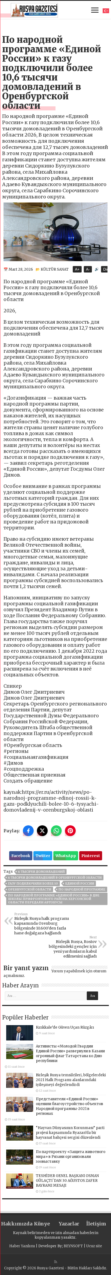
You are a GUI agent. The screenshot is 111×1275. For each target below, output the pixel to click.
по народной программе (81, 889)
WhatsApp (66, 855)
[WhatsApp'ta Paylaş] (56, 830)
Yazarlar (69, 1224)
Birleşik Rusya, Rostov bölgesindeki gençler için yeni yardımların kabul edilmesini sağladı (73, 947)
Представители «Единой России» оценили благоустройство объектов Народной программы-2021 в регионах (69, 1106)
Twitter (43, 855)
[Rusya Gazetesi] (34, 9)
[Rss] (56, 1262)
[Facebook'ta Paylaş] (28, 830)
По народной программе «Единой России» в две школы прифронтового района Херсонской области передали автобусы (53, 898)
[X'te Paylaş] (42, 830)
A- (88, 269)
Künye (42, 1224)
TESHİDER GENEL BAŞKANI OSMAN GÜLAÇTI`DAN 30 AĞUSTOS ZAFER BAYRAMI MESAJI (67, 1180)
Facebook (20, 855)
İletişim (96, 1224)
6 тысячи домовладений (41, 872)
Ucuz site (94, 1246)
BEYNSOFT (73, 1246)
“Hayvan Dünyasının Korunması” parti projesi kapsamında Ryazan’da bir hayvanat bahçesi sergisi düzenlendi (70, 1133)
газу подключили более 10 (33, 883)
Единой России (79, 883)
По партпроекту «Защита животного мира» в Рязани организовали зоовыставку (70, 1157)
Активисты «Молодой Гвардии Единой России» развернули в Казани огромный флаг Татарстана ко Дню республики (70, 1053)
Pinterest (90, 855)
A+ (77, 269)
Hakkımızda (14, 1224)
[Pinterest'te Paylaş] (70, 830)
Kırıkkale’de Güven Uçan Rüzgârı (65, 1027)
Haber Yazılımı (22, 1246)
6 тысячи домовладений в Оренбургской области (55, 877)
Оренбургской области (29, 889)
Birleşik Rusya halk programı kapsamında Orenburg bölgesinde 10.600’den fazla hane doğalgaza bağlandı (41, 923)
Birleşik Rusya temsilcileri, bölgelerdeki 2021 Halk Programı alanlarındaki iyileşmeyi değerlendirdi (71, 1080)
